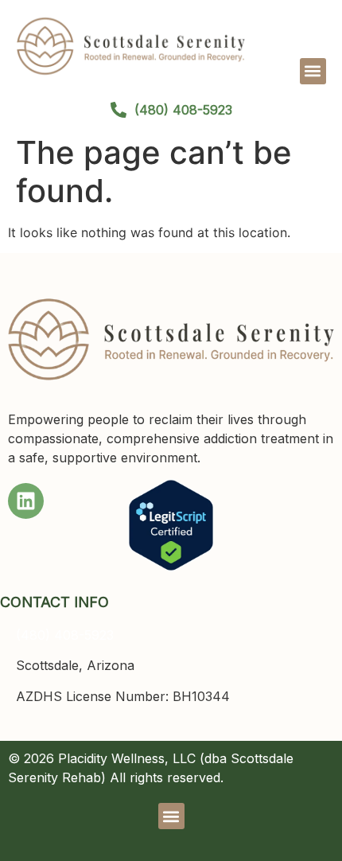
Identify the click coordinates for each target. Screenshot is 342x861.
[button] (313, 71)
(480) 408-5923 (65, 635)
